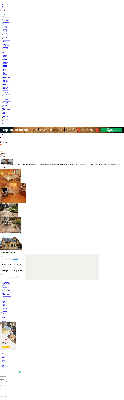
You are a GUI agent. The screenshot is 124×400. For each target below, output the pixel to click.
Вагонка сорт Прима (5, 59)
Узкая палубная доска (5, 107)
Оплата (2, 5)
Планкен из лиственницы (6, 20)
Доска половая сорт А (5, 81)
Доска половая (3, 75)
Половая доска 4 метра (5, 91)
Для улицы (3, 302)
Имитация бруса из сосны (6, 294)
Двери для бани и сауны (5, 308)
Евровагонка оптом (5, 72)
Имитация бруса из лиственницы (6, 109)
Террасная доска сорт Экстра (6, 45)
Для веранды (4, 49)
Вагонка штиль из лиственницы (6, 71)
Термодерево (3, 123)
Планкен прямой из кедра (6, 282)
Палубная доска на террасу (6, 100)
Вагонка (2, 54)
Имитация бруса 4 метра (5, 119)
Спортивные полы (5, 291)
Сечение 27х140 (4, 51)
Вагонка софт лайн (5, 74)
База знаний (3, 3)
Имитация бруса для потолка (6, 116)
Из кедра (4, 306)
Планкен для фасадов (5, 33)
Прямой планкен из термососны (6, 295)
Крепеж (2, 320)
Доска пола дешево (5, 88)
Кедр (2, 314)
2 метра (3, 53)
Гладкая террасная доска (5, 44)
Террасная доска (3, 41)
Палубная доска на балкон (6, 99)
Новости (2, 6)
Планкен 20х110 (4, 36)
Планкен (2, 19)
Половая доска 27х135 (5, 90)
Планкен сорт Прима (5, 26)
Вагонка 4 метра (4, 69)
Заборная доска (4, 24)
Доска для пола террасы (5, 84)
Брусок (2, 297)
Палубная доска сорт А (5, 96)
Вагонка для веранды (5, 62)
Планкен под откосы (5, 30)
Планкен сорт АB (5, 27)
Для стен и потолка (4, 300)
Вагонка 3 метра (4, 68)
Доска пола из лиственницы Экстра (7, 89)
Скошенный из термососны (6, 22)
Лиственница (3, 313)
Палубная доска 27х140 (5, 105)
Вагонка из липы (5, 288)
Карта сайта (3, 367)
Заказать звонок (2, 16)
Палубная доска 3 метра (5, 103)
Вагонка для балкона (5, 66)
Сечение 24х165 (4, 50)
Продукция (3, 1)
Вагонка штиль (4, 56)
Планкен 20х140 (4, 35)
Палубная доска (4, 303)
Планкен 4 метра (5, 37)
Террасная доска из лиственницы (6, 42)
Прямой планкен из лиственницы (6, 40)
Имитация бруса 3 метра (5, 118)
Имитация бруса (3, 108)
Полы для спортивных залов (6, 87)
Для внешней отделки (5, 48)
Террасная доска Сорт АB (6, 46)
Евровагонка (4, 57)
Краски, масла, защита (4, 321)
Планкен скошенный (5, 21)
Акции (2, 352)
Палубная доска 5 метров (5, 102)
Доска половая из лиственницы (6, 77)
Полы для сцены (4, 85)
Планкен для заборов (5, 32)
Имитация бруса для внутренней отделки (7, 114)
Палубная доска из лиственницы (6, 94)
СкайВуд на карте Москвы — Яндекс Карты (49, 279)
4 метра (3, 52)
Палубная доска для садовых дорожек (7, 101)
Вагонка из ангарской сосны (6, 287)
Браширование (3, 317)
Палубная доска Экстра (5, 95)
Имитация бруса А (5, 112)
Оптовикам (3, 4)
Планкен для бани (5, 29)
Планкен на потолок (5, 31)
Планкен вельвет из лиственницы (6, 39)
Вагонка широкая (5, 73)
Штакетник (3, 124)
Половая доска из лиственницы (6, 290)
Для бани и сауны (3, 305)
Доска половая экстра (5, 80)
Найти (7, 126)
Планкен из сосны (5, 23)
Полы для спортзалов (5, 78)
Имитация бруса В (5, 113)
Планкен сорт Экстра (5, 25)
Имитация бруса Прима (5, 111)
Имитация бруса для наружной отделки (7, 115)
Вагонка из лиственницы (5, 55)
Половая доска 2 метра (5, 92)
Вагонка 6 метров (5, 70)
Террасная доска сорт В (5, 47)
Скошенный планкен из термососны (7, 283)
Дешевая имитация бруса (5, 121)
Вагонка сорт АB (5, 60)
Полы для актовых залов (5, 86)
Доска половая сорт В (5, 82)
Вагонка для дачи (5, 65)
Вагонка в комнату (5, 64)
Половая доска (3, 289)
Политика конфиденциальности (5, 366)
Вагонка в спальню (5, 63)
